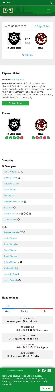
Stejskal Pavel (10, 177)
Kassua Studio (18, 370)
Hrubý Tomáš (10, 238)
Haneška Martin (11, 183)
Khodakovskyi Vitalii (13, 201)
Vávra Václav (10, 171)
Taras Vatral (18, 79)
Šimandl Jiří (9, 195)
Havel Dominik (11, 280)
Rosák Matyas (10, 256)
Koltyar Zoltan (11, 213)
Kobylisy (29, 55)
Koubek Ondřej (11, 268)
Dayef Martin (10, 250)
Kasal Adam (9, 189)
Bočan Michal (10, 262)
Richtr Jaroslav (11, 244)
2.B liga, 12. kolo (42, 26)
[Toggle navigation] (48, 10)
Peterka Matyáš (11, 232)
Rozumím (46, 388)
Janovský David (11, 274)
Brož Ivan (8, 207)
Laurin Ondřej (10, 219)
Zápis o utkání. (15, 103)
